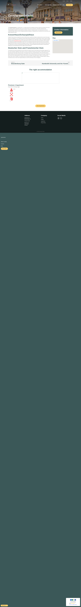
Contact (42, 119)
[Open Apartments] (43, 5)
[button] (8, 86)
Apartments (3, 137)
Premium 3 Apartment (16, 85)
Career (42, 117)
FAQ (2, 146)
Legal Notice (43, 121)
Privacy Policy (43, 122)
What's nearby (4, 141)
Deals (2, 139)
